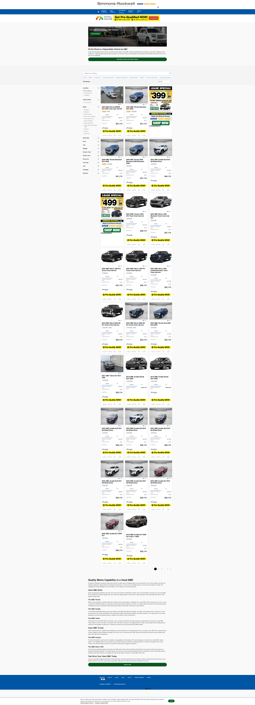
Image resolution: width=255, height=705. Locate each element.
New (112, 11)
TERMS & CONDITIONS (101, 703)
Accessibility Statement (104, 684)
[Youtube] (104, 679)
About (139, 11)
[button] (112, 111)
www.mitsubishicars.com (119, 684)
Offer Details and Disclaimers (155, 126)
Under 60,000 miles (109, 77)
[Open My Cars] (157, 7)
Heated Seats (134, 77)
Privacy (129, 677)
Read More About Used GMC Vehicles (127, 59)
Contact (110, 677)
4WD (91, 77)
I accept (171, 701)
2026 (85, 77)
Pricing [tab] (107, 114)
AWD (143, 77)
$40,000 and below (122, 77)
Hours (116, 677)
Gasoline (98, 77)
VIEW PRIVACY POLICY (87, 703)
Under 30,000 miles (152, 77)
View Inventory (95, 34)
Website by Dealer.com (148, 689)
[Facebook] (102, 679)
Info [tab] (117, 114)
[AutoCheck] (105, 128)
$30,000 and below (166, 77)
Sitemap (148, 677)
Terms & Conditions (139, 677)
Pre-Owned (122, 12)
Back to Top (127, 664)
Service (130, 11)
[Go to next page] (171, 569)
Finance (104, 11)
